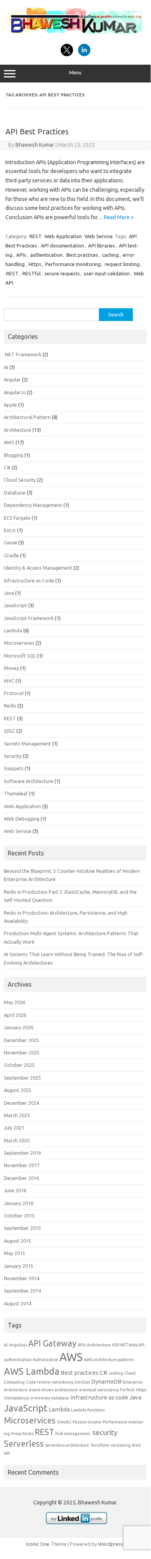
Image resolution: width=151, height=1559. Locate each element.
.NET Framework (22, 354)
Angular (12, 379)
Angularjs (18, 1345)
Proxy (16, 1433)
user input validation (107, 273)
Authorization (45, 1359)
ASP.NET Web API (128, 1345)
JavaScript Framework (29, 618)
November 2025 (21, 1052)
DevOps (82, 1382)
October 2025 (19, 1065)
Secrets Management (27, 743)
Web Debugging (21, 818)
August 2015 (17, 1240)
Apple (10, 404)
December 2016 (21, 1178)
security (104, 1433)
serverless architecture (67, 1445)
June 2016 (15, 1190)
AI (6, 367)
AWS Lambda (31, 1371)
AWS (9, 442)
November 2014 (21, 1278)
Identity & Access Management (38, 567)
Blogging (13, 455)
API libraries (101, 245)
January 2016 (18, 1203)
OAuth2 (64, 1422)
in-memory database (49, 1398)
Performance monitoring (73, 264)
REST (35, 236)
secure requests (62, 273)
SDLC (9, 730)
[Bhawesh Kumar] (75, 35)
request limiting (122, 264)
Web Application (63, 236)
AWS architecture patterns (109, 1359)
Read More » (119, 217)
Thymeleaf (16, 793)
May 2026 (14, 1002)
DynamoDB (106, 1381)
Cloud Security (20, 479)
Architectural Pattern (27, 417)
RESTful (31, 273)
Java (9, 593)
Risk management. (73, 1433)
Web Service (99, 236)
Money (11, 668)
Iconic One (37, 1544)
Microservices (19, 643)
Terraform (99, 1445)
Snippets (14, 768)
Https (35, 264)
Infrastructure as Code (29, 580)
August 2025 (17, 1090)
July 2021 (14, 1127)
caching (110, 255)
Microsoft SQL (20, 655)
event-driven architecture (53, 1389)
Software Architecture (28, 781)
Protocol (14, 693)
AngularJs (14, 392)
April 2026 (15, 1015)
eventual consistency (99, 1389)
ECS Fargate (17, 517)
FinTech (127, 1389)
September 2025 (22, 1077)
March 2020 (17, 1140)
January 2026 (18, 1027)
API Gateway (52, 1343)
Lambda (13, 630)
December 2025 (21, 1040)
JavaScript (15, 605)
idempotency (16, 1398)
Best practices (82, 255)
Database (14, 492)
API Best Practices (37, 131)
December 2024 (21, 1103)
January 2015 (18, 1266)
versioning (120, 1445)
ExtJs (10, 530)
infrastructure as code (99, 1397)
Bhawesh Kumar (34, 145)
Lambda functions (88, 1410)
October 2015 (19, 1215)
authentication (46, 255)
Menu (75, 73)
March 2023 (17, 1115)
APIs (21, 255)
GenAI (10, 542)
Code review (38, 1382)
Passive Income (87, 1422)
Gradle (11, 555)
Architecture (17, 430)
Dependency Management (33, 505)
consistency (62, 1382)
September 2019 (22, 1153)
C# (7, 467)
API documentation (62, 245)
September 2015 (22, 1228)
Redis (10, 705)
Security (13, 756)
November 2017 (21, 1165)
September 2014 (22, 1290)
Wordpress (110, 1544)
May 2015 (14, 1253)
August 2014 (17, 1303)
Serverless (24, 1443)
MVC (9, 680)
